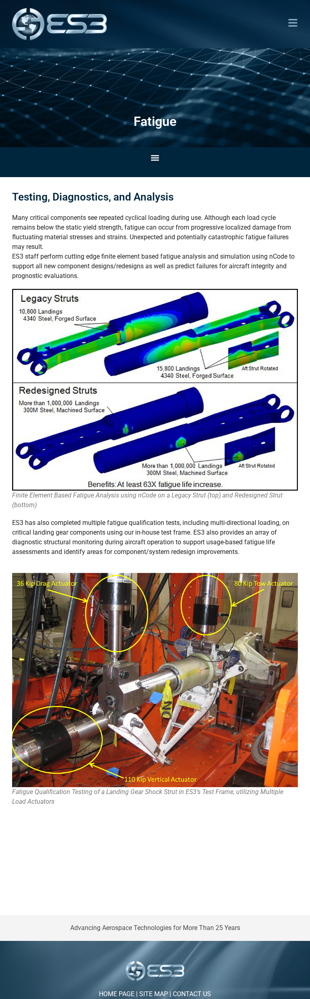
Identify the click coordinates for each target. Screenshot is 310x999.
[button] (293, 23)
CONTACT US (192, 994)
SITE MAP (153, 994)
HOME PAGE (116, 994)
